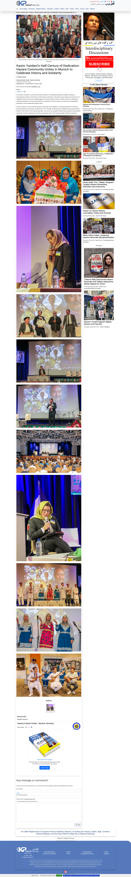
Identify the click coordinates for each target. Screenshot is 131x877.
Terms (68, 853)
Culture (72, 9)
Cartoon (82, 9)
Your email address (21, 795)
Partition (56, 9)
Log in (18, 793)
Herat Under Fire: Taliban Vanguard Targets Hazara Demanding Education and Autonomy (98, 184)
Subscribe (99, 80)
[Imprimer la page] (21, 92)
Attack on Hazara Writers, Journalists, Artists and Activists (97, 212)
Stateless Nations (41, 9)
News (67, 9)
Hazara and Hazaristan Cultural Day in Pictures (96, 105)
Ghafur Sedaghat (105, 327)
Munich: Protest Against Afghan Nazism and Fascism (98, 323)
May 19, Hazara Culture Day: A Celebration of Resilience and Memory (98, 155)
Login (106, 851)
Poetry (77, 9)
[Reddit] (23, 92)
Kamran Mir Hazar (101, 158)
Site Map (106, 853)
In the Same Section (99, 84)
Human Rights (23, 9)
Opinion (62, 9)
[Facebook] (18, 92)
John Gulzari (101, 134)
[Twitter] (26, 727)
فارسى (38, 87)
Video (87, 9)
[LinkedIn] (20, 92)
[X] (24, 92)
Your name (19, 789)
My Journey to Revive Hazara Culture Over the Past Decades (98, 131)
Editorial (92, 9)
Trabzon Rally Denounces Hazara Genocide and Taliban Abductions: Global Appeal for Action (99, 281)
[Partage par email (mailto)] (17, 92)
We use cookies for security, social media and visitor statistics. (81, 875)
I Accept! (59, 875)
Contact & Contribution (49, 853)
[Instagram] (28, 727)
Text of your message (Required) (25, 799)
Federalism (50, 9)
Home (18, 13)
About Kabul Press (49, 851)
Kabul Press (24, 13)
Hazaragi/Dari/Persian (87, 853)
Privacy (68, 851)
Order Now (45, 768)
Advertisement (87, 851)
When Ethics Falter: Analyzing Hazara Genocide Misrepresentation (98, 236)
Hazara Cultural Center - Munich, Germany (28, 80)
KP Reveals (32, 9)
